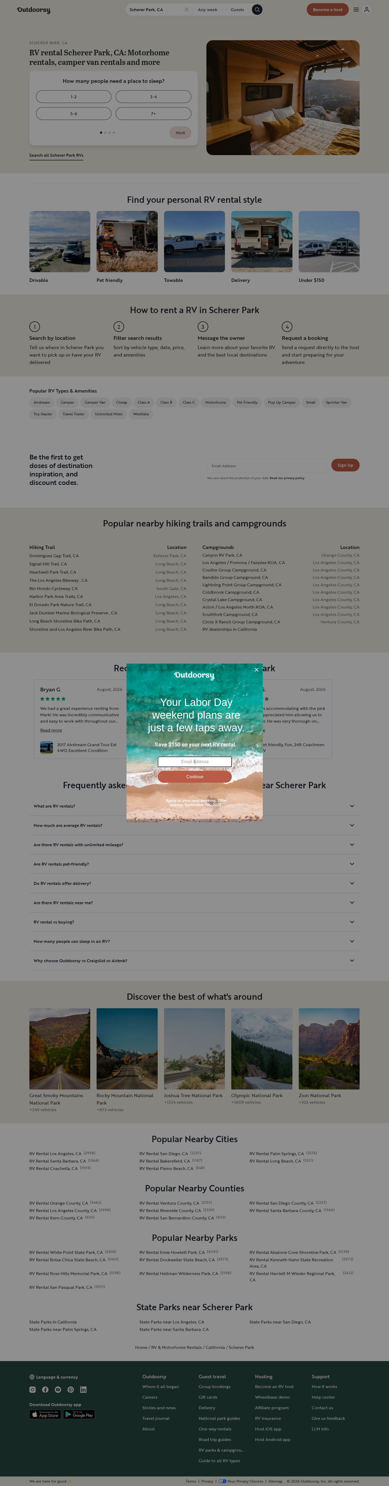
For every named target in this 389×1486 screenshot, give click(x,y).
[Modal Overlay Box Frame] (194, 743)
